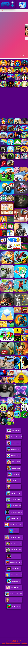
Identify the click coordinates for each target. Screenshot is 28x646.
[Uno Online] (10, 145)
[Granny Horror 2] (3, 158)
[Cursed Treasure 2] (24, 72)
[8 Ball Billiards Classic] (10, 158)
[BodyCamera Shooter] (10, 131)
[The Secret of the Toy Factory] (10, 86)
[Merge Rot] (24, 145)
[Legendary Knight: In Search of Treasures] (3, 79)
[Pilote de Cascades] (10, 165)
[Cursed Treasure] (3, 65)
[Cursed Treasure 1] (3, 72)
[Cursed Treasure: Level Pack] (24, 65)
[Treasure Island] (10, 65)
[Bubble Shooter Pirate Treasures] (17, 86)
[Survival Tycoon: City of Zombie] (17, 151)
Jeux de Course (16, 449)
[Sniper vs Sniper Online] (3, 151)
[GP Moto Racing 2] (10, 138)
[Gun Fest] (22, 7)
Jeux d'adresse (16, 443)
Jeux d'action (16, 430)
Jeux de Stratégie (16, 436)
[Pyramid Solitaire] (17, 145)
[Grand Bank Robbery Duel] (24, 158)
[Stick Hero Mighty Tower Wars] (17, 131)
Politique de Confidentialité (13, 643)
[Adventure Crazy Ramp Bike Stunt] (10, 124)
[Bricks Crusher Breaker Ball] (10, 79)
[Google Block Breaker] (3, 145)
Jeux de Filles (16, 462)
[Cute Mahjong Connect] (24, 86)
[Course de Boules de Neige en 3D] (10, 151)
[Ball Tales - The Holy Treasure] (17, 65)
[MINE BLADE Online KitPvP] (3, 86)
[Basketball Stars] (24, 124)
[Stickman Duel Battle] (17, 138)
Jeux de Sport (16, 468)
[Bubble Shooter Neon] (3, 165)
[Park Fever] (17, 79)
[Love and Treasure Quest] (10, 72)
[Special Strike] (17, 124)
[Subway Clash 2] (3, 131)
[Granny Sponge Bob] (24, 79)
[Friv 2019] (12, 3)
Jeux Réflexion (16, 455)
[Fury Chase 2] (24, 151)
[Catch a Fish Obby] (24, 131)
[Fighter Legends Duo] (17, 158)
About (3, 643)
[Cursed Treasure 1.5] (17, 72)
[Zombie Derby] (3, 138)
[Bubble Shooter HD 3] (3, 124)
